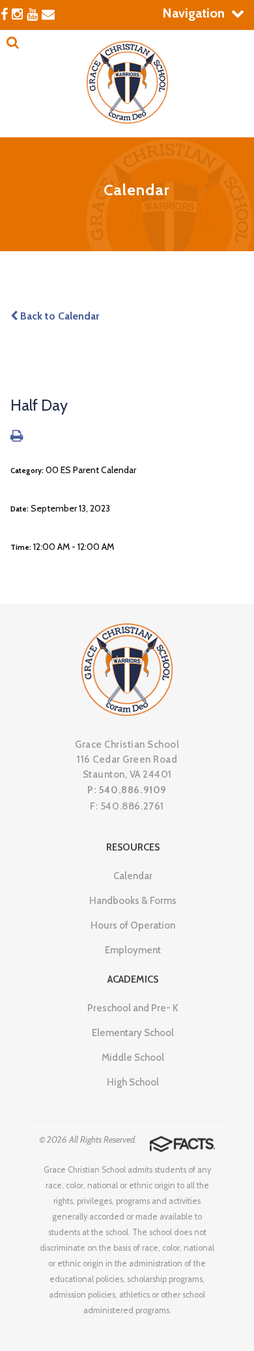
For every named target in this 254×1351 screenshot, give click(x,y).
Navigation (193, 13)
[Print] (16, 437)
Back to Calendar (58, 316)
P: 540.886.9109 (127, 790)
